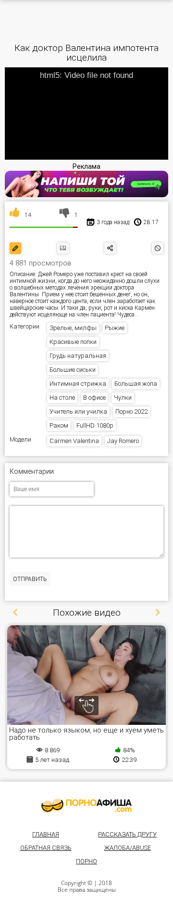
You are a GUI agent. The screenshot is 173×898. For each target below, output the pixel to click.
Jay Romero (123, 440)
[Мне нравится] (15, 215)
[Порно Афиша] (86, 805)
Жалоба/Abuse (127, 847)
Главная (45, 834)
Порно (86, 861)
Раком (58, 425)
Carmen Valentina (74, 440)
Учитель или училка (78, 411)
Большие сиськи (72, 369)
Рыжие (114, 327)
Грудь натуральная (77, 355)
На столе (62, 397)
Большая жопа (135, 383)
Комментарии (32, 471)
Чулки (123, 397)
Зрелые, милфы (73, 327)
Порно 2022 (131, 411)
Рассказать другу (127, 834)
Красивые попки (73, 341)
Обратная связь (46, 847)
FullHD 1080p (94, 425)
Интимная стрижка (77, 383)
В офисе (94, 397)
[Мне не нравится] (65, 215)
